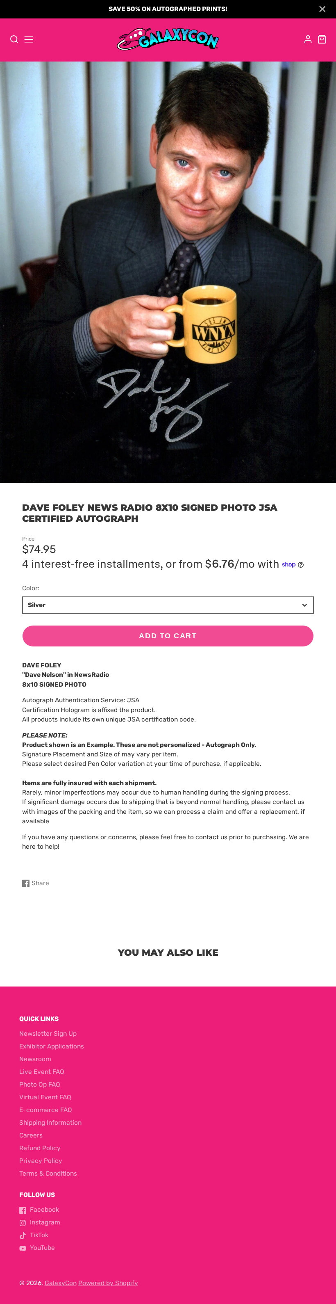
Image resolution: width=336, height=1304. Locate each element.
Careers (31, 1135)
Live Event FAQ (41, 1072)
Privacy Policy (40, 1161)
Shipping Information (50, 1122)
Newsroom (35, 1059)
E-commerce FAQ (45, 1110)
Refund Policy (40, 1148)
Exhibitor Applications (51, 1046)
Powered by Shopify (108, 1283)
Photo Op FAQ (39, 1084)
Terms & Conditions (48, 1173)
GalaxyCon (61, 1283)
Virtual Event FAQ (45, 1097)
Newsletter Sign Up (48, 1033)
